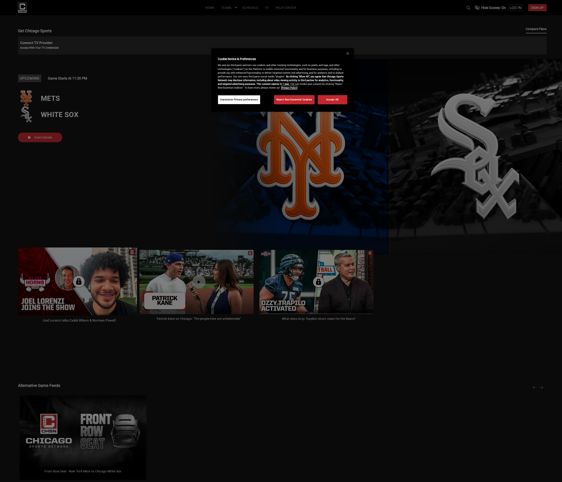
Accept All (332, 99)
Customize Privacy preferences (239, 99)
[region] (282, 80)
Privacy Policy (289, 87)
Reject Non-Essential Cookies (294, 99)
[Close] (348, 53)
